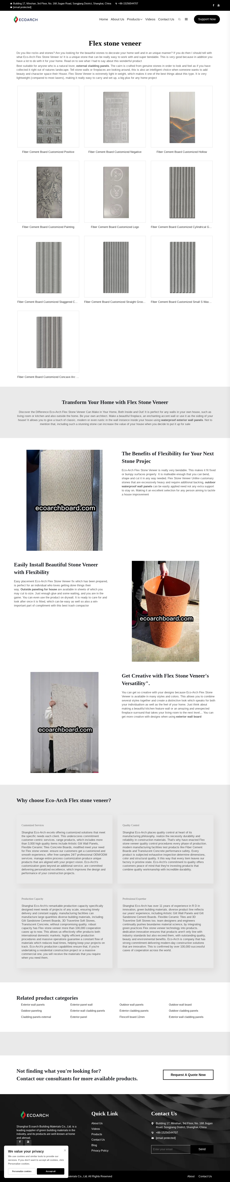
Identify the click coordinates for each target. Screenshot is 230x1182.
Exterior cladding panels (134, 1010)
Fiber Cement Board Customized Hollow (182, 152)
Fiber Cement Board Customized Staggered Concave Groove (55, 301)
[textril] (25, 19)
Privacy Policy (99, 1150)
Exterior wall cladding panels (87, 1010)
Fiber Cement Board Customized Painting (48, 227)
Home (103, 19)
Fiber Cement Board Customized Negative (114, 152)
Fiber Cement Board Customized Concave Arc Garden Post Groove (59, 377)
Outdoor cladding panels (183, 1010)
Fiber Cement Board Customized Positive (48, 152)
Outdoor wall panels (131, 1004)
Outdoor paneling (31, 1010)
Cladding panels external (36, 1017)
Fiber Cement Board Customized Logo (115, 227)
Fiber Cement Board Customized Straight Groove (115, 301)
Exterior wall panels (33, 1004)
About (190, 1176)
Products (133, 19)
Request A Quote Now (188, 1075)
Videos (150, 19)
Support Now (207, 19)
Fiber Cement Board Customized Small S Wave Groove (186, 301)
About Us (117, 19)
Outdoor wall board (180, 1004)
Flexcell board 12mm (132, 1017)
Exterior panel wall (81, 1004)
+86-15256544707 (128, 3)
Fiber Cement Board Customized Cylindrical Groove (183, 227)
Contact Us (166, 19)
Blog (94, 1145)
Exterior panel (78, 1017)
